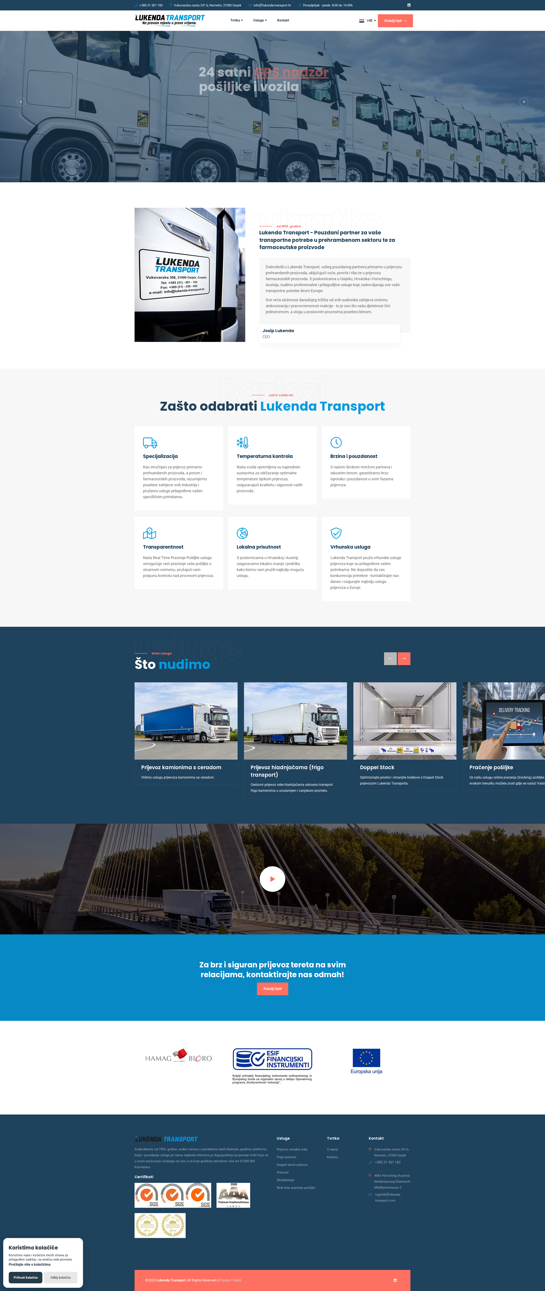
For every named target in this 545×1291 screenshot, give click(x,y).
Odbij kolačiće (61, 1278)
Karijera (332, 1157)
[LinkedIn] (408, 5)
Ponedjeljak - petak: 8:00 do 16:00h (328, 5)
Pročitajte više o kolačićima (30, 1264)
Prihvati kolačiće (26, 1278)
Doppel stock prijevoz (292, 1165)
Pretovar (283, 1172)
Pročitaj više (150, 133)
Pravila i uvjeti (230, 1280)
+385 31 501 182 (151, 5)
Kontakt (283, 20)
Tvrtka (235, 20)
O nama (332, 1149)
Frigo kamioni (286, 1157)
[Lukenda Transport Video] (272, 879)
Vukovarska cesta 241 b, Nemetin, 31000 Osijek (207, 5)
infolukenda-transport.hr (272, 5)
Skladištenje (285, 1180)
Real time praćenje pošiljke (296, 1188)
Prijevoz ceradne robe (292, 1149)
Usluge (259, 20)
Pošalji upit (393, 21)
